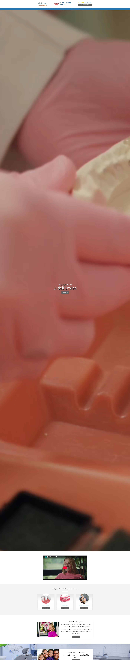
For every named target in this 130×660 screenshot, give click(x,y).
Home (38, 8)
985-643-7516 (42, 4)
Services (48, 8)
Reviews (78, 8)
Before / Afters (63, 8)
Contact (91, 8)
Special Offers (71, 8)
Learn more (76, 636)
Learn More (65, 292)
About (42, 8)
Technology (55, 8)
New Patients (84, 8)
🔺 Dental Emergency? (42, 5)
